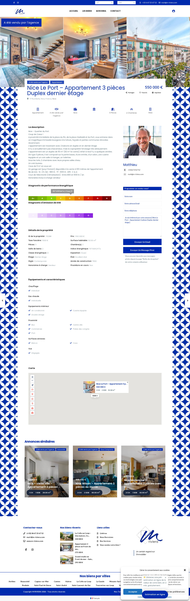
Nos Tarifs (118, 592)
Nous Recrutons (106, 537)
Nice (54, 99)
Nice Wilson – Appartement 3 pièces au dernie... (95, 485)
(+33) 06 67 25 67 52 (35, 533)
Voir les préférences (175, 591)
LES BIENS (87, 11)
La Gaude (100, 581)
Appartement (57, 82)
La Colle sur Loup (84, 581)
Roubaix (25, 585)
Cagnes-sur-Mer (42, 581)
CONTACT (115, 11)
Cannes (57, 581)
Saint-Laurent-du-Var (81, 585)
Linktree (103, 533)
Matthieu (130, 165)
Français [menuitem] (96, 598)
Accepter (132, 591)
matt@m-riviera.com (136, 174)
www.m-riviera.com (35, 541)
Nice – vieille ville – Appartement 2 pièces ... (44, 485)
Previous (7, 52)
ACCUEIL (73, 11)
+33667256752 (134, 170)
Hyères (68, 581)
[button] (185, 570)
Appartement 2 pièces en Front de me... (83, 546)
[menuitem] (95, 598)
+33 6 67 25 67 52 (149, 2)
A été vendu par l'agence (21, 22)
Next (182, 52)
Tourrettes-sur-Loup (105, 585)
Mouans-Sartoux (116, 581)
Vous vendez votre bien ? (110, 545)
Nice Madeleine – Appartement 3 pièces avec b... (142, 483)
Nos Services (105, 541)
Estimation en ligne (155, 594)
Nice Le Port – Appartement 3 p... (111, 383)
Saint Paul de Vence (42, 585)
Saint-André (61, 585)
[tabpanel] (31, 51)
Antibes (12, 581)
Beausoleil (25, 581)
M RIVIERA (101, 11)
